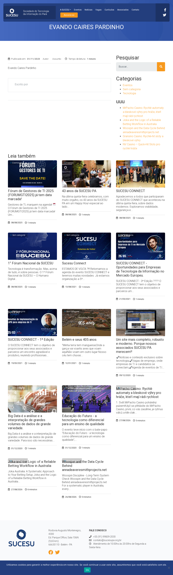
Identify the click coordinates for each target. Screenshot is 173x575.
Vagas (98, 10)
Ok (87, 570)
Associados (123, 10)
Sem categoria (132, 89)
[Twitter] (164, 15)
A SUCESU (64, 10)
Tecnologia (129, 93)
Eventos (78, 10)
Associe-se (69, 15)
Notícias (88, 10)
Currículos (109, 10)
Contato (135, 10)
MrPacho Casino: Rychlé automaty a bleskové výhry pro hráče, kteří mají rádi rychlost (143, 112)
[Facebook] (165, 10)
